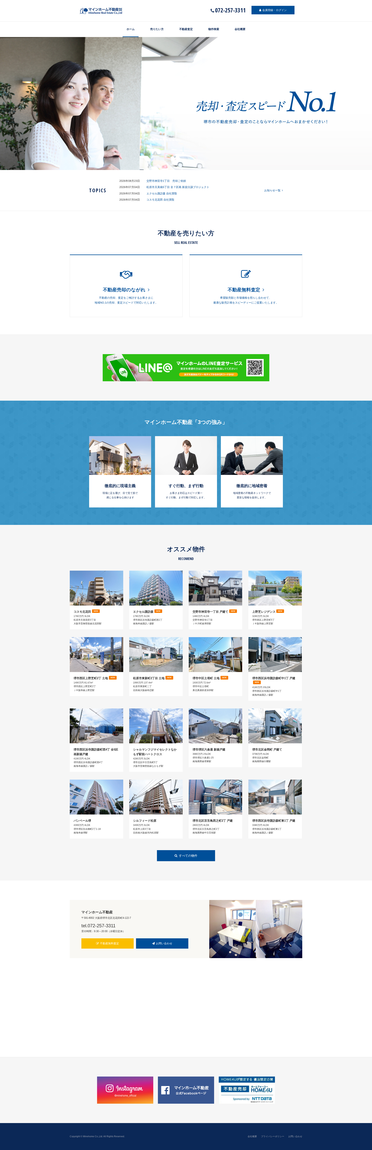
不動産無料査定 (109, 943)
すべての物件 (188, 855)
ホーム (131, 29)
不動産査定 (186, 29)
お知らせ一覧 (272, 190)
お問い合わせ (164, 943)
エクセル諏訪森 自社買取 (161, 193)
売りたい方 (157, 29)
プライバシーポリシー (272, 1136)
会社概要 (240, 29)
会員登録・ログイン (274, 10)
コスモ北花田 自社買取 (160, 199)
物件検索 (213, 29)
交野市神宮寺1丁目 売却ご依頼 (166, 180)
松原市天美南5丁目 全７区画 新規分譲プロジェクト (177, 187)
